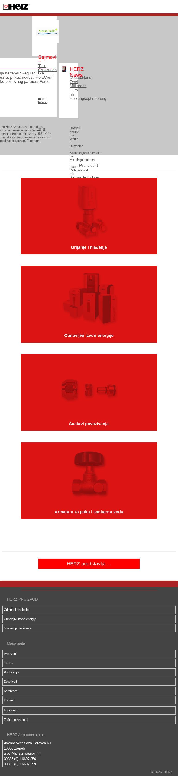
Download (10, 681)
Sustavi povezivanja (17, 628)
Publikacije (11, 672)
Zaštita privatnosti (16, 719)
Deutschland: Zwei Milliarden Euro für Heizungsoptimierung (72, 88)
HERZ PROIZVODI (23, 599)
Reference (11, 691)
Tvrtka (8, 663)
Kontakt (9, 700)
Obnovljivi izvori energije (20, 619)
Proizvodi (10, 654)
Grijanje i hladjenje (16, 609)
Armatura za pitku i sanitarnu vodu (89, 512)
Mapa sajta (16, 643)
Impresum (10, 710)
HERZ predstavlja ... (89, 563)
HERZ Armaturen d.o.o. (26, 735)
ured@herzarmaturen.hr (22, 753)
